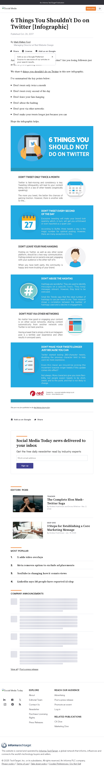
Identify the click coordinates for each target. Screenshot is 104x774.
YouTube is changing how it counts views (42, 573)
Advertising (59, 695)
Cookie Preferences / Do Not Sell (65, 763)
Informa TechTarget (48, 750)
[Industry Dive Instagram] (5, 704)
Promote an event (63, 704)
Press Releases (36, 722)
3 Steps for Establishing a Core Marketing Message (68, 528)
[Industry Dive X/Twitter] (20, 700)
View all (14, 669)
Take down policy (39, 763)
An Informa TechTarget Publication (52, 3)
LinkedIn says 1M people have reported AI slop (45, 581)
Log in (57, 709)
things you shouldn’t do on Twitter (41, 71)
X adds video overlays (30, 557)
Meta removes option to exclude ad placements (45, 565)
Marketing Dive (61, 726)
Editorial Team (35, 700)
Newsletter (34, 709)
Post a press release (29, 669)
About (32, 695)
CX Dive (58, 721)
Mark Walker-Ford (22, 42)
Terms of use (23, 763)
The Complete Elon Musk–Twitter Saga (65, 501)
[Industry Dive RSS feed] (20, 704)
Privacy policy (8, 763)
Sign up (24, 465)
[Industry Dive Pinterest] (12, 704)
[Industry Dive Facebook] (12, 700)
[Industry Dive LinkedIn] (4, 700)
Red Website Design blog (42, 407)
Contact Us (34, 704)
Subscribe (91, 9)
